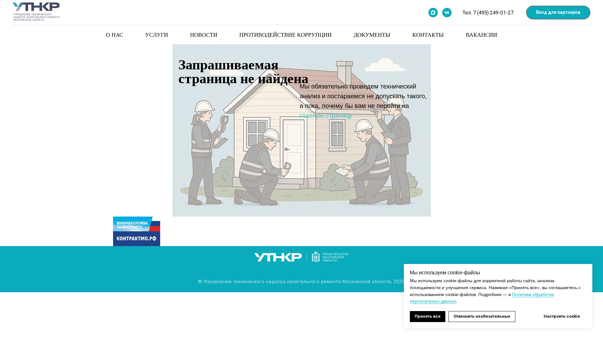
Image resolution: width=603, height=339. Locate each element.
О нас (114, 34)
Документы (372, 34)
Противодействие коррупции (285, 34)
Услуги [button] (156, 34)
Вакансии (481, 34)
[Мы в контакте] (447, 12)
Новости (203, 34)
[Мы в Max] (433, 12)
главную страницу (326, 115)
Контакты (428, 34)
